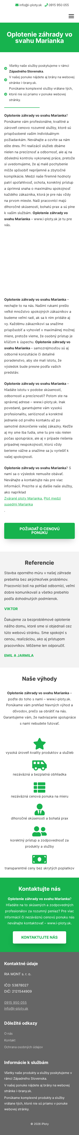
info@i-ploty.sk (30, 5)
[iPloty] (8, 16)
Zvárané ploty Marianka (23, 498)
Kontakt (9, 1040)
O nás (8, 1033)
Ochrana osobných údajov (23, 1047)
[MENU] (72, 16)
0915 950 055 (58, 5)
